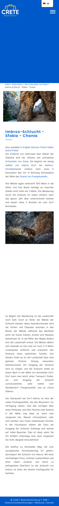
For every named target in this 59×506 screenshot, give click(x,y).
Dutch (8, 150)
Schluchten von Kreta (16, 161)
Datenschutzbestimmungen (19, 502)
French (43, 147)
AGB (45, 500)
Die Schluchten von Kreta (36, 84)
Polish (15, 150)
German (35, 147)
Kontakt (50, 502)
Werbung (39, 502)
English (26, 147)
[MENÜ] (52, 11)
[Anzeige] (29, 280)
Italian (50, 147)
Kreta (7, 84)
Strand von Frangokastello (33, 176)
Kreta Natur (17, 84)
